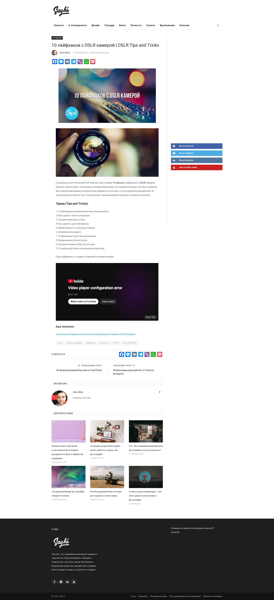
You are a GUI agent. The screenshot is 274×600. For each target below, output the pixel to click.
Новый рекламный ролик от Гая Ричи (79, 370)
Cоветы (150, 25)
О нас (133, 596)
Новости (59, 25)
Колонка (184, 25)
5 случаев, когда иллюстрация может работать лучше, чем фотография (105, 450)
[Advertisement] (195, 89)
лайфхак (90, 343)
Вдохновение (167, 25)
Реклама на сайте (158, 596)
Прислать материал (212, 596)
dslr (60, 343)
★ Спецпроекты (77, 25)
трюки (115, 343)
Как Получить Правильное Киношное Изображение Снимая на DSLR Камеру (95, 334)
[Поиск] (218, 25)
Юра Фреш (65, 53)
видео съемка (74, 343)
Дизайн (95, 25)
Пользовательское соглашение (185, 596)
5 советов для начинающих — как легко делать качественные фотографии (145, 495)
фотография (129, 343)
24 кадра (109, 25)
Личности (135, 25)
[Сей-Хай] (61, 10)
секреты (103, 343)
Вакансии (143, 596)
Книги (122, 25)
